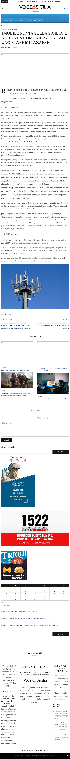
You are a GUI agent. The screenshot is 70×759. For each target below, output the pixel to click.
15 (25, 593)
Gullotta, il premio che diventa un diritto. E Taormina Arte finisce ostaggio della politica (24, 618)
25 (54, 596)
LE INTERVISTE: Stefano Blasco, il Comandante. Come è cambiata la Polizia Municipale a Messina (53, 325)
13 (6, 593)
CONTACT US (38, 750)
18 (54, 593)
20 (6, 596)
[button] (3, 9)
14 (15, 593)
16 (35, 593)
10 (44, 591)
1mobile (5, 314)
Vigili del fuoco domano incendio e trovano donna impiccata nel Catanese (20, 611)
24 (44, 596)
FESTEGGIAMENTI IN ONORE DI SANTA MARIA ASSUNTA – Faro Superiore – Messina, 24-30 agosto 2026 (30, 625)
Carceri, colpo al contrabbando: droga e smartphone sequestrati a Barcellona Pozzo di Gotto (25, 615)
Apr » (9, 605)
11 (54, 591)
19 (63, 593)
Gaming (6, 25)
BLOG (28, 750)
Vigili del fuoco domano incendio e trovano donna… (40, 2)
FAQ (32, 750)
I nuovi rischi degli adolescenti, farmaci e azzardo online (52, 399)
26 (63, 596)
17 (44, 593)
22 (25, 596)
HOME (23, 750)
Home (2, 25)
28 (15, 599)
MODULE (46, 750)
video (9, 314)
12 (63, 591)
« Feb (3, 605)
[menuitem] (5, 16)
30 (35, 599)
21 (15, 596)
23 (35, 596)
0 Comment (15, 29)
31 (44, 599)
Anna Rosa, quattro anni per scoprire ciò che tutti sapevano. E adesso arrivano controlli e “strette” (26, 622)
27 (6, 599)
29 (25, 599)
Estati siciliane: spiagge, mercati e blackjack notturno (15, 370)
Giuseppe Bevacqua (6, 47)
